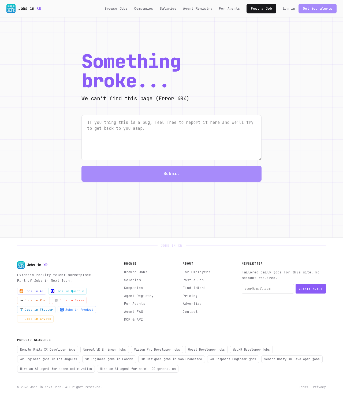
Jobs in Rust (36, 300)
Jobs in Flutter (39, 309)
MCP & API (133, 319)
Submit (171, 173)
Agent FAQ (133, 311)
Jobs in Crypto (38, 319)
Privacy (319, 387)
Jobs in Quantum (70, 291)
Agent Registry (197, 8)
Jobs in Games (72, 300)
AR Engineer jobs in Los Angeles (48, 359)
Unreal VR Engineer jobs (104, 349)
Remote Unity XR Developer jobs (47, 349)
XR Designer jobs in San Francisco (171, 359)
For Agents (229, 8)
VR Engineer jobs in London (109, 359)
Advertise (192, 303)
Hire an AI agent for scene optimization (56, 369)
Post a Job (261, 8)
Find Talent (194, 287)
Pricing (190, 296)
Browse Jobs (116, 8)
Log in (289, 8)
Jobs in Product (79, 309)
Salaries (168, 8)
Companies (143, 8)
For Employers (196, 272)
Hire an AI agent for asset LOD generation (138, 369)
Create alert (311, 289)
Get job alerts (317, 8)
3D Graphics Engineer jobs (233, 359)
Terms (303, 387)
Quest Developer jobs (206, 349)
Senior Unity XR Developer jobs (291, 359)
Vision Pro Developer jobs (157, 349)
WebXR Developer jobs (251, 349)
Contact (190, 311)
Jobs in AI (34, 291)
